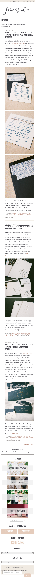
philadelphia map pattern (16, 215)
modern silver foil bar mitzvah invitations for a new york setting (19, 347)
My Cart (30, 1)
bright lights (15, 439)
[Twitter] (19, 543)
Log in (14, 1)
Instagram (9, 531)
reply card (8, 439)
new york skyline (28, 438)
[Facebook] (15, 543)
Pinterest (26, 531)
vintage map (27, 215)
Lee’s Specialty (23, 330)
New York (30, 439)
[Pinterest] (12, 543)
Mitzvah (14, 213)
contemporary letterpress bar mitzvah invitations (19, 227)
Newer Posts (29, 444)
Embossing (21, 334)
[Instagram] (22, 543)
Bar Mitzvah (17, 216)
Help (10, 1)
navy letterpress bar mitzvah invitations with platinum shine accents (19, 35)
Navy (23, 216)
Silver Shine (23, 439)
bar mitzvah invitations (15, 438)
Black (11, 336)
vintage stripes (13, 334)
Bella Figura (19, 449)
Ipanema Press (27, 353)
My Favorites (21, 1)
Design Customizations (23, 213)
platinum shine (9, 216)
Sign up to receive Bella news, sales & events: (14, 570)
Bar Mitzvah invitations (18, 43)
